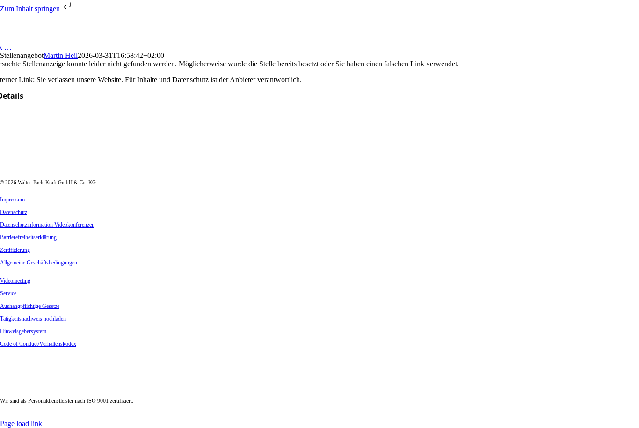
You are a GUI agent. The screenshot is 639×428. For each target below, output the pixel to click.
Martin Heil (61, 55)
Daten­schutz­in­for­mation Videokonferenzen (47, 224)
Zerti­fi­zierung (15, 250)
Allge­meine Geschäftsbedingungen (38, 262)
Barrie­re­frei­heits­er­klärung (28, 237)
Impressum (12, 199)
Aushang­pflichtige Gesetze (29, 306)
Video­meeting (15, 281)
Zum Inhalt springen (31, 9)
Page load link (21, 424)
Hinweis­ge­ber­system (23, 331)
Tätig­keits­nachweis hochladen (33, 318)
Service (8, 293)
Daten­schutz (13, 212)
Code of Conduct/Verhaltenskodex (38, 344)
